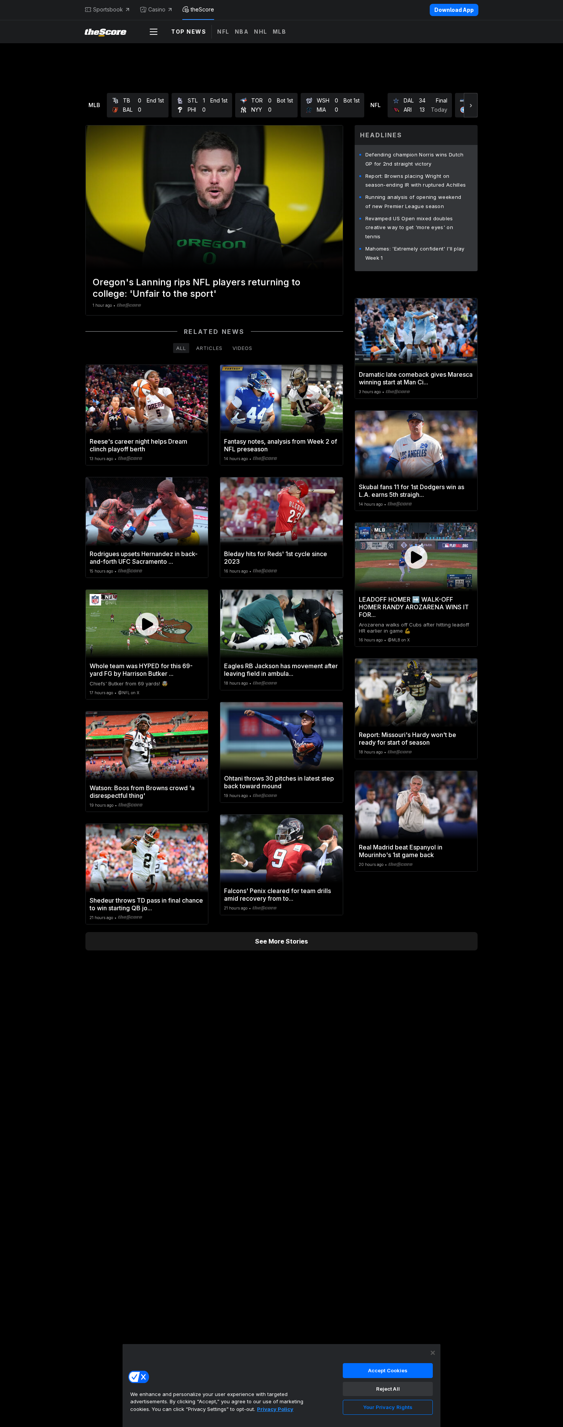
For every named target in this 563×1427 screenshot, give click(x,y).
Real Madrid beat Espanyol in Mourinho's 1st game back (400, 851)
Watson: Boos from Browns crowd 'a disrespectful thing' (142, 791)
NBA (242, 31)
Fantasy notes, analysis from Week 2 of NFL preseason (280, 445)
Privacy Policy (275, 1409)
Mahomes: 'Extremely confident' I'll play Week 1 (415, 253)
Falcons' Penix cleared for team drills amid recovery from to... (277, 894)
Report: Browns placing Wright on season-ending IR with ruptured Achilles (415, 180)
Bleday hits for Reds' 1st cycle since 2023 (275, 557)
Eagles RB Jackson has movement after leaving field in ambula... (281, 669)
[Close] (432, 1353)
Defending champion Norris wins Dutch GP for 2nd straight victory (414, 159)
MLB (279, 31)
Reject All (388, 1389)
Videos (242, 348)
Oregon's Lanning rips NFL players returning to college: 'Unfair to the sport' (196, 288)
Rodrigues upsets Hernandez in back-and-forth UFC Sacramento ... (144, 557)
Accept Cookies (388, 1370)
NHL (260, 31)
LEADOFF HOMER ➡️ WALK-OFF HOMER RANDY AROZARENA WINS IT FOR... (414, 607)
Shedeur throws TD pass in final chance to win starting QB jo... (146, 904)
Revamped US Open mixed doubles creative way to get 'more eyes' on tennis (409, 227)
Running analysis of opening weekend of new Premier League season (413, 201)
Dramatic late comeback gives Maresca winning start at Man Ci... (416, 378)
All (181, 348)
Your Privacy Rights (387, 1407)
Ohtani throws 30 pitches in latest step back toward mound (279, 782)
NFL (223, 31)
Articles (209, 348)
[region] (281, 1385)
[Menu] (153, 31)
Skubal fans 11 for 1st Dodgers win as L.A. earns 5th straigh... (411, 490)
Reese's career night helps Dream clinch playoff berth (138, 445)
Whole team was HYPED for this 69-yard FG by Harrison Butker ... (141, 669)
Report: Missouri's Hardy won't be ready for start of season (407, 738)
